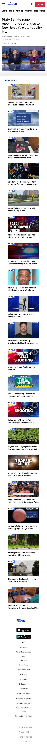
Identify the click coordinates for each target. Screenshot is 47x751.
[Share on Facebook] (9, 43)
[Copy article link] (15, 43)
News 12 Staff (7, 36)
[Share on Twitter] (12, 43)
